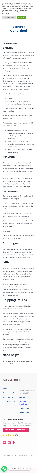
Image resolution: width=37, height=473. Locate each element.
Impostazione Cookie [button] (9, 17)
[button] (4, 469)
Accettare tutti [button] (21, 17)
